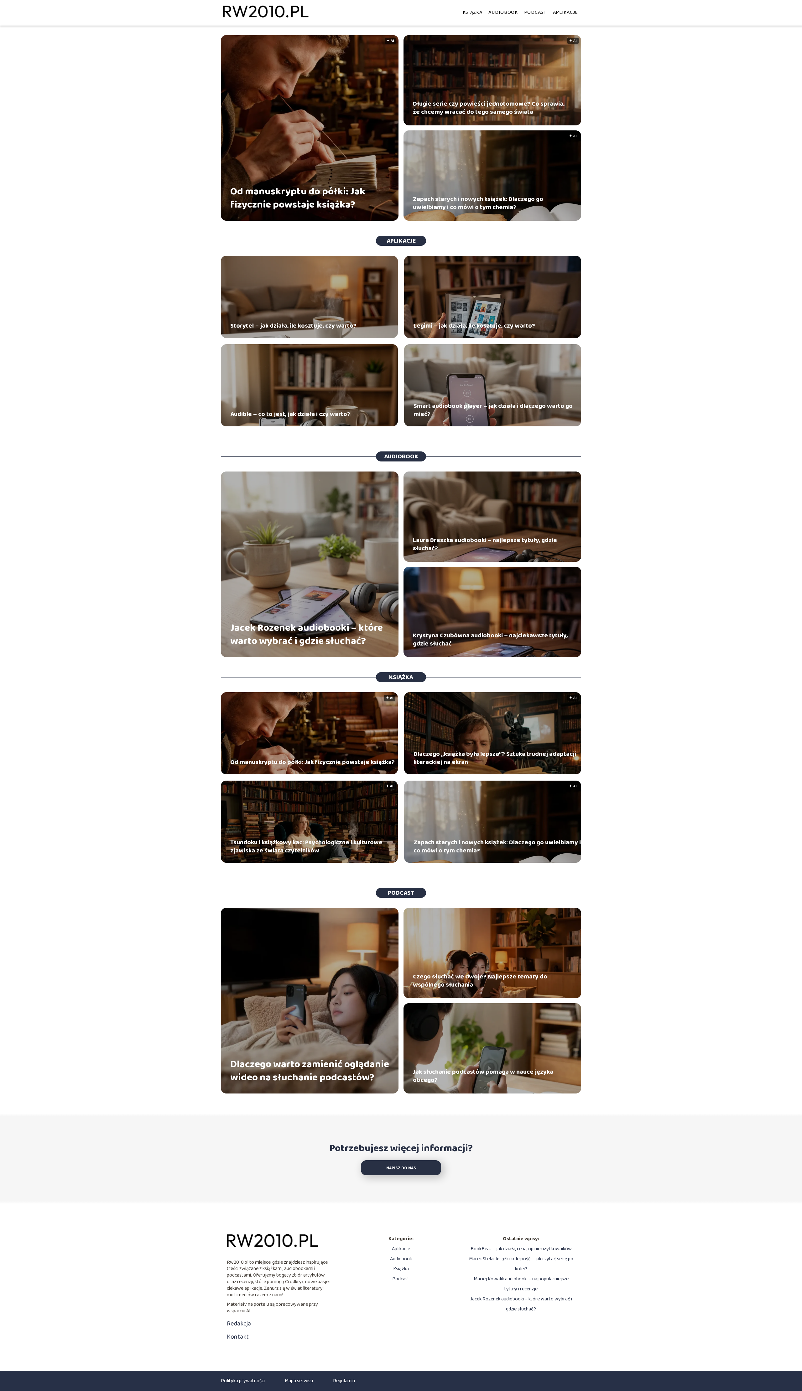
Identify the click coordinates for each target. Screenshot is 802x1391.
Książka (472, 12)
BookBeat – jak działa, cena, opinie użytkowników (521, 1249)
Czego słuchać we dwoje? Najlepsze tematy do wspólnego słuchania (480, 980)
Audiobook (503, 12)
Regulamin (344, 1381)
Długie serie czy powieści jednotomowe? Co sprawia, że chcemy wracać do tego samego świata (489, 108)
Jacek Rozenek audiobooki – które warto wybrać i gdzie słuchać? (306, 635)
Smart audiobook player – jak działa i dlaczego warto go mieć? (493, 410)
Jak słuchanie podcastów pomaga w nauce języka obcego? (483, 1076)
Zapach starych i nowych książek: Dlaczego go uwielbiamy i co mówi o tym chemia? (478, 203)
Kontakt (238, 1337)
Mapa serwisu (299, 1381)
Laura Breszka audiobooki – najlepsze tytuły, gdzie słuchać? (485, 544)
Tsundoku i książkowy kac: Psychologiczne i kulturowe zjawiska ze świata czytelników (306, 846)
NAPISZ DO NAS (401, 1168)
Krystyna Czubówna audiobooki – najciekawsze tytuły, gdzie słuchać (490, 639)
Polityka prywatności (243, 1381)
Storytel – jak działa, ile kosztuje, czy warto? (293, 326)
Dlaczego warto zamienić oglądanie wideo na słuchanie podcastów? (309, 1071)
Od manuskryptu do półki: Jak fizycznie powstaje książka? (297, 198)
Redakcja (239, 1324)
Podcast (535, 12)
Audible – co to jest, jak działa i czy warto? (290, 414)
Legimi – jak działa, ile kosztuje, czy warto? (474, 326)
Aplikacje (565, 12)
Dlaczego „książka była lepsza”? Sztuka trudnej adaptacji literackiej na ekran (495, 758)
